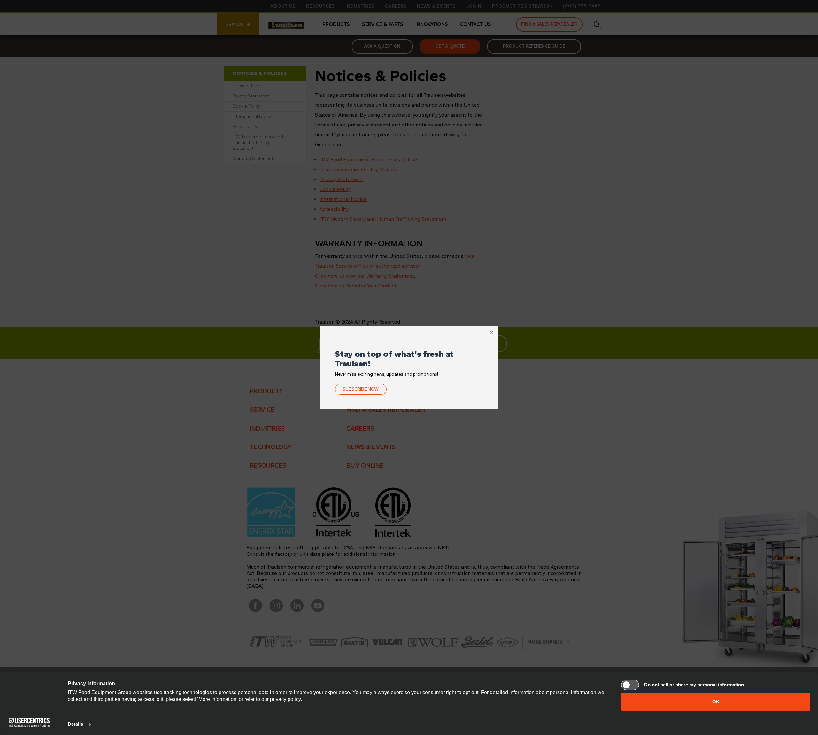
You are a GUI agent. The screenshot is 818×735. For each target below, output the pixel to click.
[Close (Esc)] (491, 333)
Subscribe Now (361, 389)
